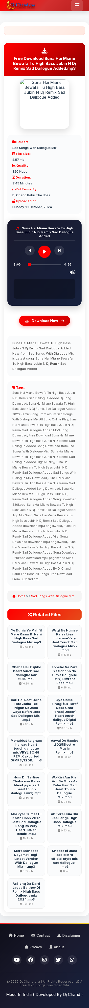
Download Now (45, 321)
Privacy (35, 947)
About (59, 947)
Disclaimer (71, 935)
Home (20, 596)
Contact (43, 935)
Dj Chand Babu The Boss (31, 195)
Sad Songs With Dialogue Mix (34, 148)
